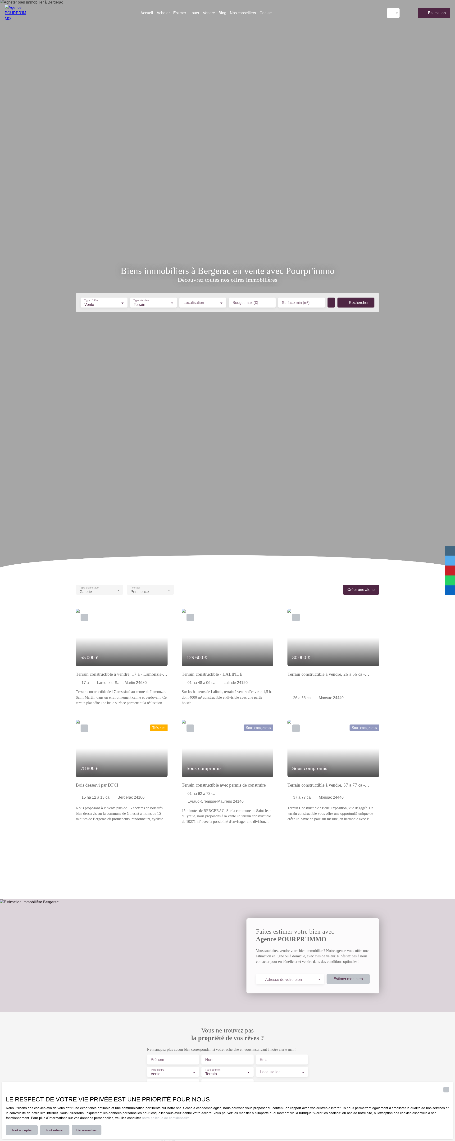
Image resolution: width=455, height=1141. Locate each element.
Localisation (194, 303)
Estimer (179, 13)
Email (264, 1060)
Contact (266, 13)
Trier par (135, 587)
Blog (222, 13)
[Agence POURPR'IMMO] (15, 13)
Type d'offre (91, 300)
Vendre (209, 13)
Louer (194, 13)
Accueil (147, 13)
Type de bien (141, 300)
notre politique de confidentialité (166, 1118)
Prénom (157, 1060)
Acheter (163, 13)
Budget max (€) (245, 303)
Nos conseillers (243, 13)
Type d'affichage (89, 587)
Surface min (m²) (295, 303)
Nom (209, 1060)
